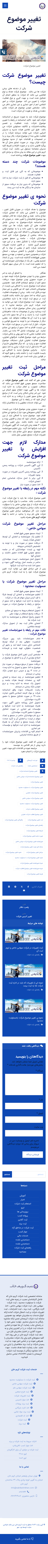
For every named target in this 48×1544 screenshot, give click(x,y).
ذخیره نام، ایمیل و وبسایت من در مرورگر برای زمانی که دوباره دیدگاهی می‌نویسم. (23, 1144)
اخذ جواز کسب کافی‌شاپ (23, 1445)
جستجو (7, 1174)
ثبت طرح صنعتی (22, 1391)
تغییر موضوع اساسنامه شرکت (28, 771)
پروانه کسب (22, 1215)
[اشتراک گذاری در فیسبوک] (28, 887)
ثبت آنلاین (22, 1219)
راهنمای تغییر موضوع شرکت (34, 825)
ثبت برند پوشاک (22, 1403)
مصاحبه (22, 1251)
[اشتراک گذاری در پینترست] (15, 887)
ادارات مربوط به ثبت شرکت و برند (22, 1441)
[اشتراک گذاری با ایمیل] (24, 890)
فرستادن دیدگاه (32, 1154)
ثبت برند (23, 1223)
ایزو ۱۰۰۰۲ (22, 1458)
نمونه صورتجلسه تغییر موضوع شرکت (31, 863)
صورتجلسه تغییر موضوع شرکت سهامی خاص (29, 842)
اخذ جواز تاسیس (22, 1399)
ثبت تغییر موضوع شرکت (35, 820)
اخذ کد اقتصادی (22, 1415)
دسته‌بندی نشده (32, 766)
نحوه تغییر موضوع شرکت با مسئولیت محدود (29, 858)
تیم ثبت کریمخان (32, 760)
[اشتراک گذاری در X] (22, 887)
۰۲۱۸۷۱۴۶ (22, 1492)
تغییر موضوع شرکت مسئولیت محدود (31, 804)
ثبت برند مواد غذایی (22, 1411)
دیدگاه (39, 1070)
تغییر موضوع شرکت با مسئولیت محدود (31, 787)
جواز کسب (22, 1231)
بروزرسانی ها (22, 1211)
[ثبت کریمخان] (42, 6)
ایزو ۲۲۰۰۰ (23, 1453)
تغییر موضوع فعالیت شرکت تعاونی (32, 814)
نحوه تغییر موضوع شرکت (13, 852)
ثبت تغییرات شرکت (22, 1395)
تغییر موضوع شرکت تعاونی (34, 793)
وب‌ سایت (38, 1127)
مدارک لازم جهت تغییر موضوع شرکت (31, 847)
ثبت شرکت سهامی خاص (22, 1383)
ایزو (22, 1207)
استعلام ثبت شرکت (22, 1203)
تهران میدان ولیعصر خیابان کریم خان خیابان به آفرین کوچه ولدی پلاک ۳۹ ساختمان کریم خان (24, 1480)
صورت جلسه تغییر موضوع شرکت (33, 836)
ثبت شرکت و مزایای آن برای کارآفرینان (22, 1449)
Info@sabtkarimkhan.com (22, 1488)
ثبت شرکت (22, 1419)
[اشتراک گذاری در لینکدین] (9, 887)
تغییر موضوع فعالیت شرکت (34, 809)
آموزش (23, 1195)
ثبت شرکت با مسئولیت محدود (22, 1379)
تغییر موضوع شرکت (36, 88)
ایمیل (40, 1113)
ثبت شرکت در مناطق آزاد (23, 1227)
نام (41, 1099)
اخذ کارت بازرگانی (22, 1407)
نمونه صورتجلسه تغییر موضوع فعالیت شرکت (29, 868)
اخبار (23, 1199)
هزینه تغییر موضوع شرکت (35, 874)
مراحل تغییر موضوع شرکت (34, 852)
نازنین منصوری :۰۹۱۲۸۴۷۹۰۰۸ (22, 1496)
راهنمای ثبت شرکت (17, 766)
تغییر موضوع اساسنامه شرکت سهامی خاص (30, 777)
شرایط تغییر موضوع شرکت (34, 831)
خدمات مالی (22, 1235)
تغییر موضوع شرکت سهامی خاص (32, 798)
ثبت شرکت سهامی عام (22, 1387)
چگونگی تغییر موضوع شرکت (14, 820)
